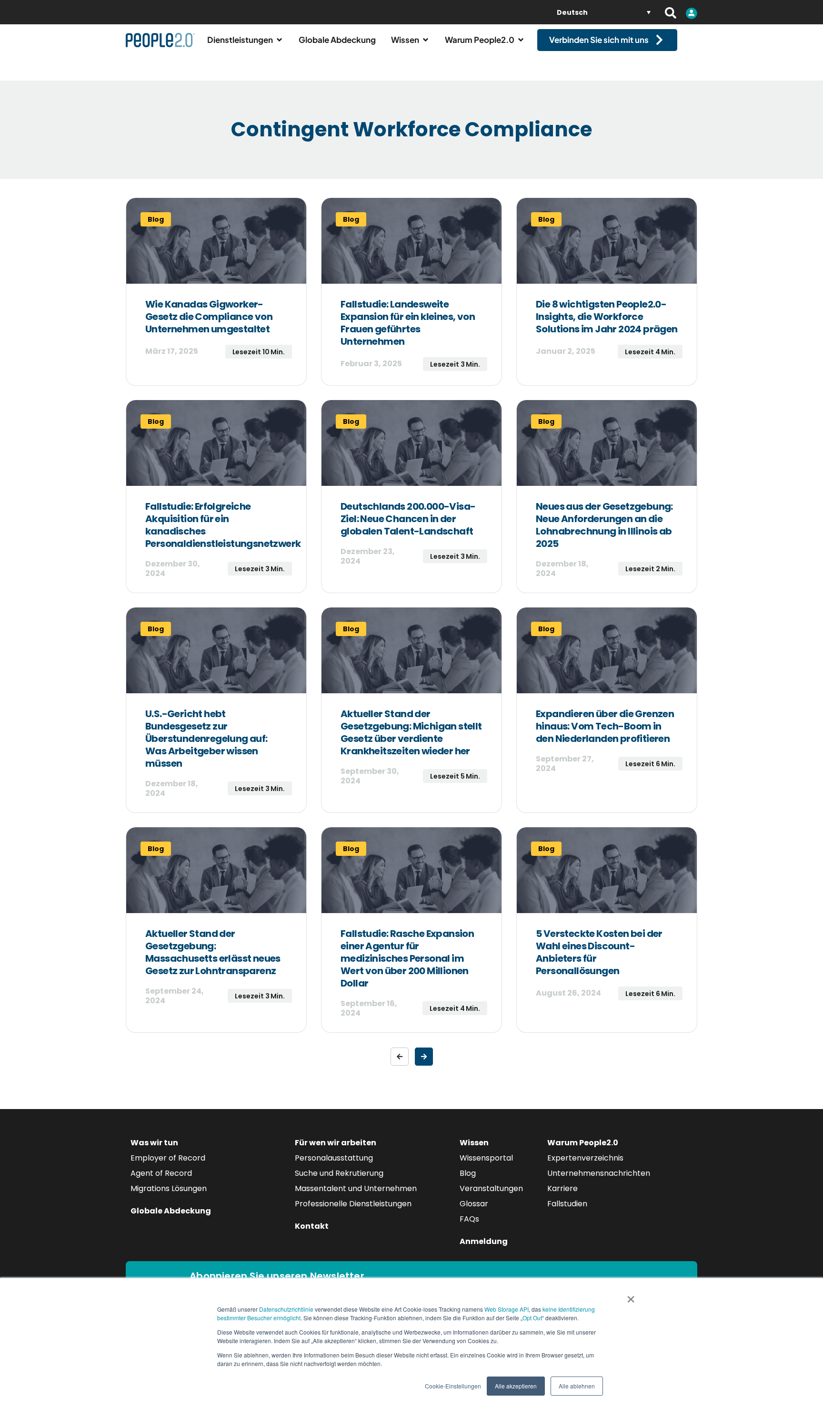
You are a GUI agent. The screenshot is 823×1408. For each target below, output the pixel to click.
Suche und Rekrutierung (339, 1173)
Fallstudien (567, 1203)
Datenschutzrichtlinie (286, 1309)
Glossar (474, 1203)
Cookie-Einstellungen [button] (453, 1386)
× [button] (630, 1296)
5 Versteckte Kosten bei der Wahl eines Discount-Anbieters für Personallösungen (599, 952)
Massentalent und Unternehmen (356, 1188)
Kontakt (312, 1226)
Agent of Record (161, 1173)
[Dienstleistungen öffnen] (279, 40)
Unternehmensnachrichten (598, 1173)
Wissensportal (486, 1157)
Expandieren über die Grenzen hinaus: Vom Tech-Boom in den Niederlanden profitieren (605, 726)
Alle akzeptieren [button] (516, 1386)
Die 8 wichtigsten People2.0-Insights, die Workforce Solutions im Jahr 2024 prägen (607, 317)
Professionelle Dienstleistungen (353, 1203)
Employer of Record (167, 1157)
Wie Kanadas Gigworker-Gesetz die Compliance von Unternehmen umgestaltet (208, 317)
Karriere (562, 1188)
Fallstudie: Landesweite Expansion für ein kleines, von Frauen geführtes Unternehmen (408, 323)
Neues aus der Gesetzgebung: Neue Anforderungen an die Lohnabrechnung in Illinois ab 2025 (604, 525)
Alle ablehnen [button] (577, 1386)
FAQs (469, 1218)
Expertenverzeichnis (585, 1157)
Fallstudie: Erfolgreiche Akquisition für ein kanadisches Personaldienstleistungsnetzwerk (223, 525)
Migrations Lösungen (168, 1188)
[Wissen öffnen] (426, 40)
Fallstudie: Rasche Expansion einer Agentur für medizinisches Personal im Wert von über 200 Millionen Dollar (407, 958)
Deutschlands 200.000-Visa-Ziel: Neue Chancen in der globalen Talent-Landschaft (408, 519)
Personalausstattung (334, 1157)
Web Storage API (506, 1309)
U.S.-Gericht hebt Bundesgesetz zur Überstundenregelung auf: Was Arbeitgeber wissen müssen (206, 738)
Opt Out (532, 1318)
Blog (468, 1173)
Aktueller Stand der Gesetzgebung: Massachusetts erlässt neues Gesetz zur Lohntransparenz (213, 952)
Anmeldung (484, 1241)
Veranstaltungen (491, 1188)
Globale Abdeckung (170, 1210)
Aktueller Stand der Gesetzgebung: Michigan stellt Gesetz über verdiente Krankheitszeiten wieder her (411, 732)
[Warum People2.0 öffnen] (521, 40)
